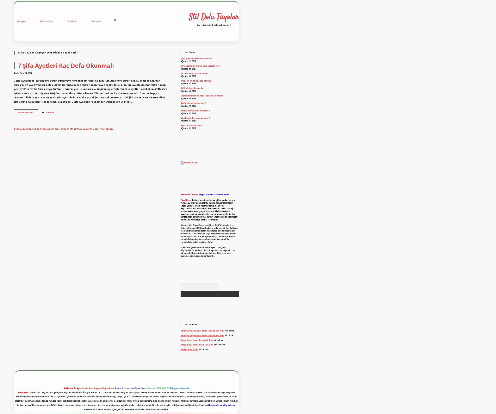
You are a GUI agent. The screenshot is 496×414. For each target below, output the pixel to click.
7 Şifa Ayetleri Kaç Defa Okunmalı (66, 66)
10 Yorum (49, 112)
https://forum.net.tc (26, 129)
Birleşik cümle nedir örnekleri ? (195, 110)
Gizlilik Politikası (46, 21)
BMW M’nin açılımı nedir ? (193, 88)
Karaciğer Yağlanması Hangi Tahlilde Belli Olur (202, 331)
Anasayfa (21, 21)
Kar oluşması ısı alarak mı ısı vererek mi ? (200, 66)
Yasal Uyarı (72, 21)
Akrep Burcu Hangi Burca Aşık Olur (197, 340)
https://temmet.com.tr (54, 129)
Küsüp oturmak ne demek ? (193, 103)
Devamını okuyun (28, 113)
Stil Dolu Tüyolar (214, 17)
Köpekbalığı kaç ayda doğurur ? (195, 118)
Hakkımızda (96, 21)
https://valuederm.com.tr (86, 129)
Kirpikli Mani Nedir (189, 349)
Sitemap (107, 129)
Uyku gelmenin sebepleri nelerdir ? (197, 58)
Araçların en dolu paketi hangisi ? (196, 81)
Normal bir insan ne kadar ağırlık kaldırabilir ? (202, 96)
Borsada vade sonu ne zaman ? (195, 73)
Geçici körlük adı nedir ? (192, 125)
